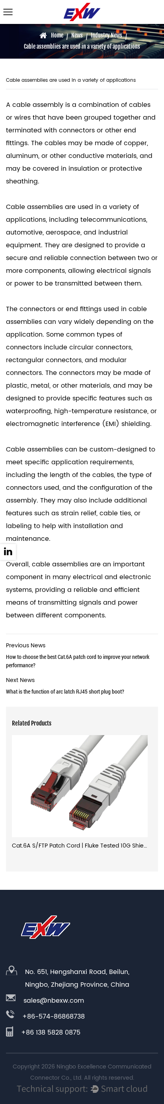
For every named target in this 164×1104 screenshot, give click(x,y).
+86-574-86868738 (53, 1016)
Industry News (106, 35)
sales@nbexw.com (53, 1001)
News (77, 35)
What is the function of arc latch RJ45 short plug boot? (65, 685)
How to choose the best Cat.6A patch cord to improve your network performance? (77, 655)
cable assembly (37, 105)
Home (57, 35)
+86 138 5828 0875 (50, 1032)
